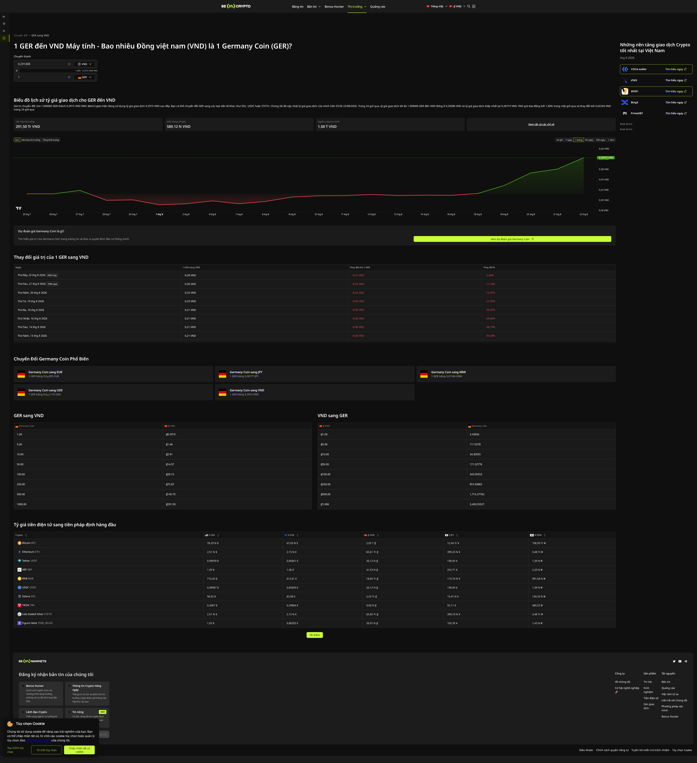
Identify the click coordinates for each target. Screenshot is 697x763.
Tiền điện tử (651, 698)
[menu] (4, 27)
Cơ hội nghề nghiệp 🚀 (627, 690)
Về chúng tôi (622, 681)
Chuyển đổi (21, 35)
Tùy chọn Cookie (682, 750)
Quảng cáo (377, 7)
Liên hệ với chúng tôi (674, 700)
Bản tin (312, 7)
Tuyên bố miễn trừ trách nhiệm (650, 750)
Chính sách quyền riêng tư (612, 750)
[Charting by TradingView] (19, 208)
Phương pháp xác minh (672, 708)
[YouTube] (680, 661)
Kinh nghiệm (648, 690)
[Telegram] (686, 661)
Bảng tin (297, 7)
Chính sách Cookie (38, 740)
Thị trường (355, 7)
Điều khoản (586, 750)
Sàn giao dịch (649, 706)
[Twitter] (674, 661)
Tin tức (648, 681)
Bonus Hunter (334, 7)
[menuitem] (4, 16)
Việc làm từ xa (670, 694)
